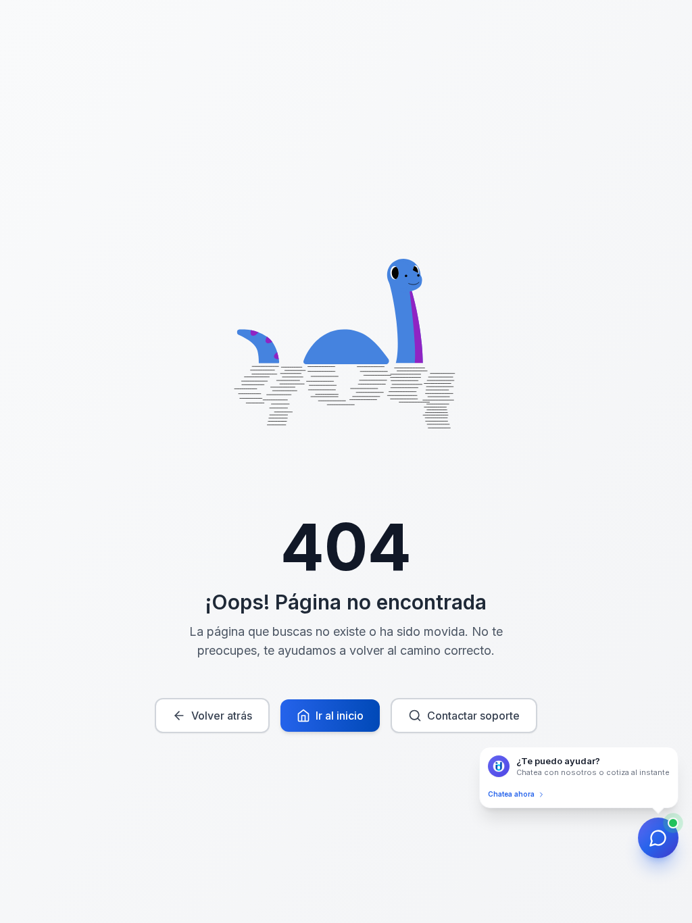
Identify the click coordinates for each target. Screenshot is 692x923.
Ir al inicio (340, 715)
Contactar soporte (473, 715)
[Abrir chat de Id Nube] (658, 838)
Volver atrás (221, 715)
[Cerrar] (675, 750)
